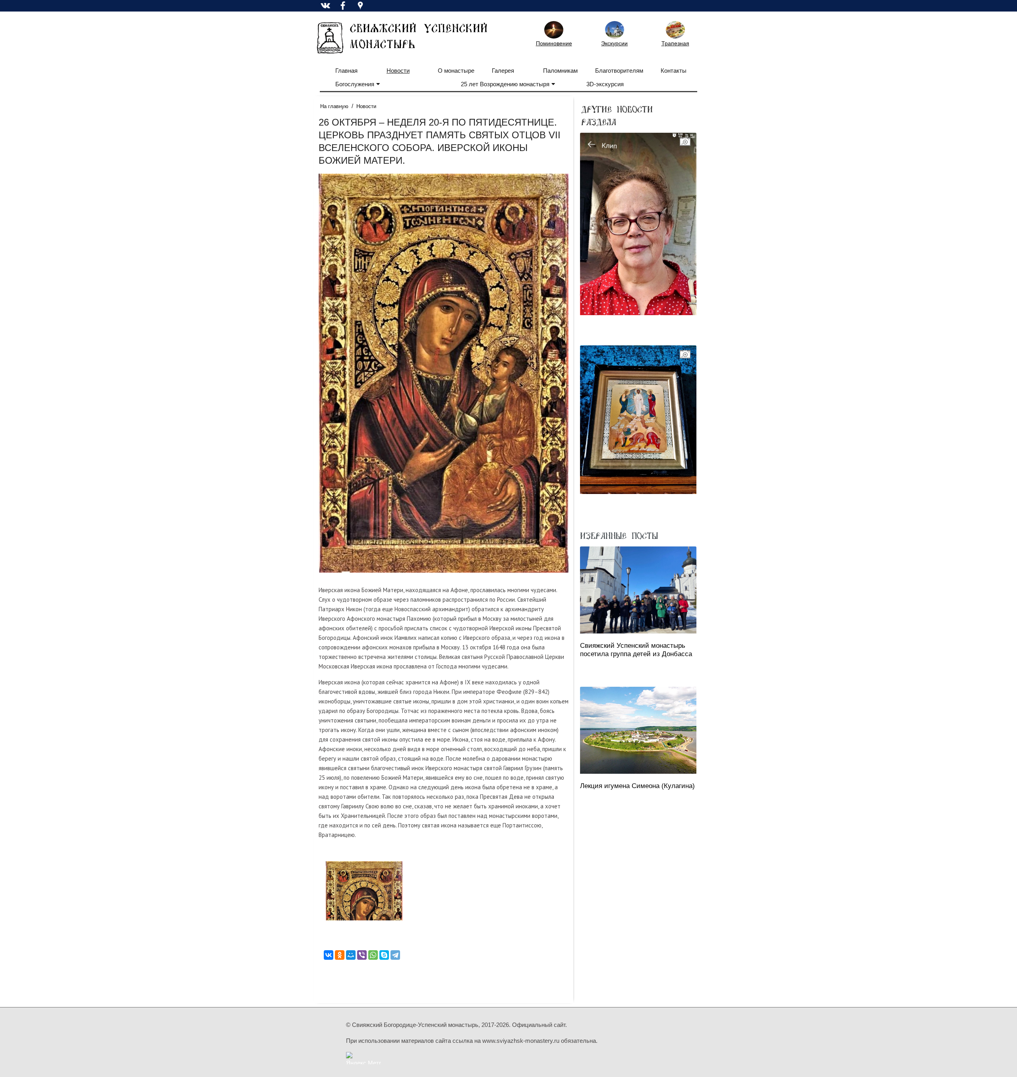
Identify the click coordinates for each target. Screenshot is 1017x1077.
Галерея (503, 70)
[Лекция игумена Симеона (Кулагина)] (638, 730)
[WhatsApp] (373, 955)
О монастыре (456, 70)
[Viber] (362, 955)
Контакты (673, 70)
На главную (334, 106)
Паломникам (560, 70)
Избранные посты (619, 535)
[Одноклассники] (339, 955)
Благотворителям (619, 70)
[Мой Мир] (351, 955)
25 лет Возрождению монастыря (505, 84)
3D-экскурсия (605, 84)
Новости (398, 70)
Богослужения (354, 84)
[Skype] (384, 955)
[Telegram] (395, 955)
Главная (346, 70)
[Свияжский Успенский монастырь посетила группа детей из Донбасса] (638, 589)
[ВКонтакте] (328, 955)
